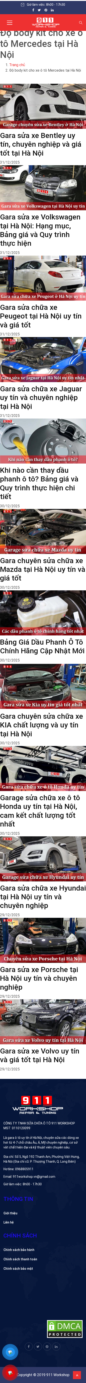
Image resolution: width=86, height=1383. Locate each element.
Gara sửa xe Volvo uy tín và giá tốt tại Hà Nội (39, 1055)
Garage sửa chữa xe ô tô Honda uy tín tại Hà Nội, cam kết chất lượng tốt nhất (40, 810)
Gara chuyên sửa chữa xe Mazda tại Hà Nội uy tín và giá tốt (42, 569)
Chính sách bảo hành (18, 1250)
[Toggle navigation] (9, 22)
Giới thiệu (10, 1213)
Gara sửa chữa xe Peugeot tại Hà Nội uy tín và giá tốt (41, 316)
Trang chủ (17, 65)
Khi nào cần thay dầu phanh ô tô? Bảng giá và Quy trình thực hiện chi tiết (39, 483)
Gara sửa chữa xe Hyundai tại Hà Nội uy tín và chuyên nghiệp (43, 897)
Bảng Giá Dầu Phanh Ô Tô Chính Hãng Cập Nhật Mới (42, 646)
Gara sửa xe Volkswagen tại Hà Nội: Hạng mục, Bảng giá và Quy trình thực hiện (40, 230)
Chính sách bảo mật (18, 1268)
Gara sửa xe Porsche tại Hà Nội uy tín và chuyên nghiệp (39, 978)
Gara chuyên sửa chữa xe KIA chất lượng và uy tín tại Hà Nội (41, 725)
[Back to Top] (77, 1375)
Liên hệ (8, 1222)
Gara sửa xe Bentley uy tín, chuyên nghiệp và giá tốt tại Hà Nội (40, 144)
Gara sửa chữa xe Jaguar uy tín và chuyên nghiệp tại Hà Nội (41, 397)
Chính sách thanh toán (20, 1259)
